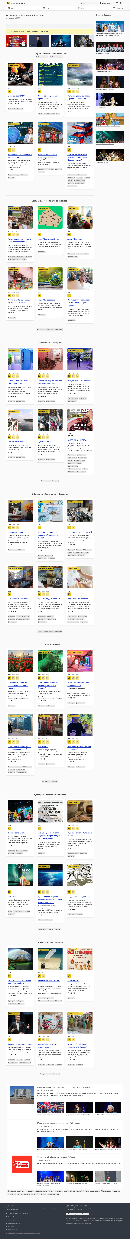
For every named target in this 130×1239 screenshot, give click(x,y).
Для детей (72, 253)
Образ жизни (21, 401)
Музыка (88, 177)
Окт (9, 1036)
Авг (9, 88)
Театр (34, 1194)
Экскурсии (12, 401)
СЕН (73, 88)
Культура (20, 108)
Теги (82, 8)
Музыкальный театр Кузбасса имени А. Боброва (58, 1123)
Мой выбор (119, 8)
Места (12, 8)
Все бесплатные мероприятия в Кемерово (49, 329)
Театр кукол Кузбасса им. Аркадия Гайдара (56, 1157)
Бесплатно (12, 108)
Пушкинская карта (14, 175)
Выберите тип (41, 57)
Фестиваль (72, 175)
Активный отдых (22, 772)
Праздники (72, 177)
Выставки (24, 175)
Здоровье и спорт (50, 113)
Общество (42, 172)
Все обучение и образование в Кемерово (50, 631)
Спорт (41, 113)
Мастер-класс (80, 183)
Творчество (51, 169)
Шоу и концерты (82, 175)
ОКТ (73, 524)
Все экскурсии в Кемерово (49, 781)
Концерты (80, 177)
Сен (39, 88)
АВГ (69, 88)
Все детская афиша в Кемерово (49, 1074)
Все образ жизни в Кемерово (49, 481)
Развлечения (42, 619)
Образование (72, 186)
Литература (42, 616)
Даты (47, 8)
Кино (87, 253)
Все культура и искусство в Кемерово (49, 929)
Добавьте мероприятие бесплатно (78, 1214)
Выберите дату (55, 57)
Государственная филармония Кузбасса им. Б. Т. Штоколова (63, 1087)
